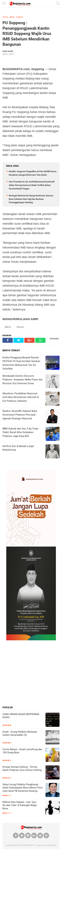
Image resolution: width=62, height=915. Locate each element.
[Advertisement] (31, 673)
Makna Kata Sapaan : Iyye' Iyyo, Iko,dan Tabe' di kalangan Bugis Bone (19, 805)
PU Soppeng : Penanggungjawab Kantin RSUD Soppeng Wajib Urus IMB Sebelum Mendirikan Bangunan (26, 33)
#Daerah (20, 327)
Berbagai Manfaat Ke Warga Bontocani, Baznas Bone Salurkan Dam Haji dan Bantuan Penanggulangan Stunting (31, 199)
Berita (12, 17)
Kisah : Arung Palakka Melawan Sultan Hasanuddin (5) (19, 733)
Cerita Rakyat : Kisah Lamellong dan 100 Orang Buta (22, 751)
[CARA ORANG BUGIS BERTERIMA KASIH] (52, 720)
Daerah (19, 17)
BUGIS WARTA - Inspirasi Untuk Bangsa (39, 845)
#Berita (8, 327)
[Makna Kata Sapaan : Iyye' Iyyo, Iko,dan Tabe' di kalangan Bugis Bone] (52, 808)
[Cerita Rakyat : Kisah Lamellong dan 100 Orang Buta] (52, 755)
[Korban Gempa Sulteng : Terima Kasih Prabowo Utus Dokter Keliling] (52, 772)
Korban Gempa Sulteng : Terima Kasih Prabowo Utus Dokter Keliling (22, 768)
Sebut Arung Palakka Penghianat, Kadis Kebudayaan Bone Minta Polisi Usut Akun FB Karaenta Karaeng (22, 787)
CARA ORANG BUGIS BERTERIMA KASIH (20, 716)
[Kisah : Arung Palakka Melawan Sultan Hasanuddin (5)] (52, 737)
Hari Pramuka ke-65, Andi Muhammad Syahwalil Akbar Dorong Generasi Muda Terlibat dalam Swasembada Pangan (31, 185)
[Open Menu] (4, 3)
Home (5, 17)
